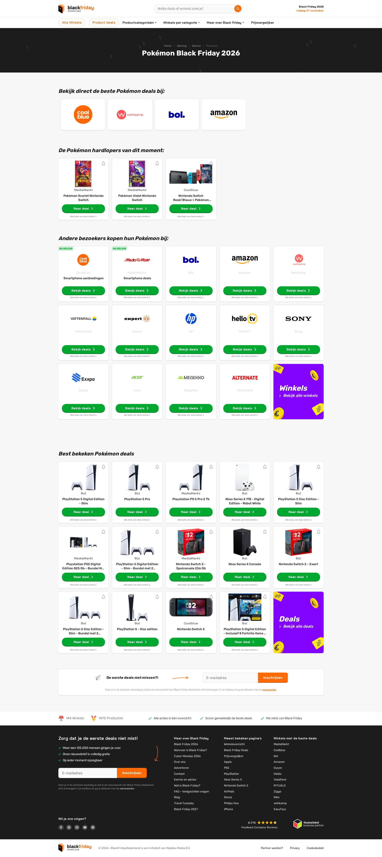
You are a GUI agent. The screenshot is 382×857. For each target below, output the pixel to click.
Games (196, 45)
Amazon (245, 273)
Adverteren (181, 767)
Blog (177, 797)
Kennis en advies (185, 779)
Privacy (295, 848)
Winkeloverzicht (234, 744)
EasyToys (280, 809)
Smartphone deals (137, 278)
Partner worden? (272, 848)
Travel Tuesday (184, 803)
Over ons (180, 761)
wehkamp (280, 803)
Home (168, 45)
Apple (228, 761)
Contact (179, 773)
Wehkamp (298, 273)
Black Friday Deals (236, 750)
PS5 (226, 767)
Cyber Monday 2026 (187, 756)
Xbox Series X (233, 779)
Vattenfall (83, 331)
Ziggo (277, 791)
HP (191, 331)
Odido (277, 773)
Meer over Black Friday (224, 22)
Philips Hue (231, 803)
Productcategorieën (138, 22)
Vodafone (280, 779)
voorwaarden (269, 689)
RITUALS (280, 785)
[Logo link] (62, 828)
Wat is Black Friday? (187, 785)
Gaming (182, 45)
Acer (137, 390)
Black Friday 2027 (186, 809)
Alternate (245, 390)
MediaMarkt (137, 273)
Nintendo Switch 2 (236, 785)
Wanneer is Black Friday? (190, 750)
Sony (298, 331)
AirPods (229, 791)
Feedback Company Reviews (259, 827)
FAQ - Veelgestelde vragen (191, 791)
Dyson (278, 767)
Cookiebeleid (315, 848)
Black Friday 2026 (186, 744)
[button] (267, 823)
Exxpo (83, 390)
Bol (191, 273)
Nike (276, 797)
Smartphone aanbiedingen (83, 278)
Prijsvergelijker (262, 22)
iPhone (228, 809)
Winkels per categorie (180, 22)
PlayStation (231, 773)
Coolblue (83, 273)
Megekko (191, 390)
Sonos (228, 797)
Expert (137, 331)
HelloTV (245, 331)
